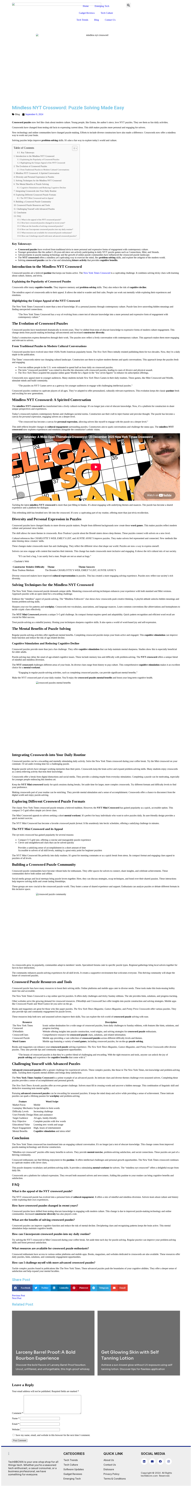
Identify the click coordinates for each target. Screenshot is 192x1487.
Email (15, 1424)
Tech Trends (82, 20)
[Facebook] (160, 1461)
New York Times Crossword (96, 273)
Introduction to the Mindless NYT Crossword (35, 156)
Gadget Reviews (87, 13)
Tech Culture (107, 13)
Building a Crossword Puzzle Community (33, 201)
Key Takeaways (27, 152)
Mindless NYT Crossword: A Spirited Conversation (37, 173)
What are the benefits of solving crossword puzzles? (42, 226)
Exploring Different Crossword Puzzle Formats (36, 195)
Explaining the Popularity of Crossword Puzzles (39, 159)
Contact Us (110, 20)
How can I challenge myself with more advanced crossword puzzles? (49, 236)
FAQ (19, 216)
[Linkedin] (144, 1461)
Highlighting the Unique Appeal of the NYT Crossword (42, 163)
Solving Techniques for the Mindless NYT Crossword (38, 180)
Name (16, 1418)
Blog (96, 20)
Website (16, 1429)
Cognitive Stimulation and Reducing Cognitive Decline (43, 187)
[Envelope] (152, 1461)
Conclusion (21, 212)
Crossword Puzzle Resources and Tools (33, 205)
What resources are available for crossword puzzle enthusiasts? (46, 233)
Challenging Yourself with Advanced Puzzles (36, 209)
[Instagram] (168, 1461)
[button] (128, 5)
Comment (17, 1413)
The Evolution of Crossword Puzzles (31, 166)
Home (86, 6)
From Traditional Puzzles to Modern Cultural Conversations (44, 170)
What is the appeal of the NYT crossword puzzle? (41, 220)
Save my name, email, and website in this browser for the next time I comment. (53, 1435)
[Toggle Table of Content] (73, 148)
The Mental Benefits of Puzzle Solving (32, 184)
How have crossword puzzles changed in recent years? (43, 223)
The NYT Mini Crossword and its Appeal (36, 198)
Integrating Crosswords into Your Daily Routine (36, 191)
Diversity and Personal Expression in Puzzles (35, 177)
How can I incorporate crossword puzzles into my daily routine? (47, 229)
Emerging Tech (102, 6)
